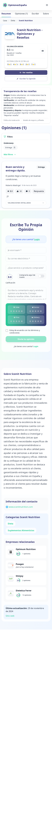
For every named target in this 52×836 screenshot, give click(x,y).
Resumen (6, 13)
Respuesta (39, 191)
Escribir (35, 13)
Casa (5, 20)
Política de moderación (12, 120)
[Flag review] (8, 197)
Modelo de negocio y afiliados (33, 120)
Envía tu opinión (26, 339)
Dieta (13, 20)
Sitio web (10, 615)
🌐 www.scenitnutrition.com (19, 506)
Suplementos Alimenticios (21, 530)
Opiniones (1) (21, 13)
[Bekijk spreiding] (42, 50)
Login (37, 239)
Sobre (46, 13)
